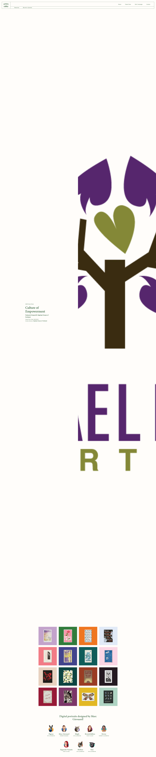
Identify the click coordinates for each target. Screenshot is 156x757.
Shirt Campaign (138, 4)
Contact (148, 4)
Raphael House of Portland (40, 321)
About (119, 4)
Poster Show (128, 4)
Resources (16, 7)
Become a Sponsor (27, 7)
